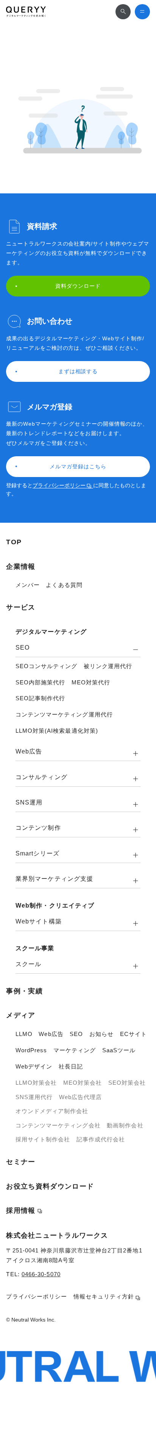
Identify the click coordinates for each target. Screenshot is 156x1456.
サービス (20, 607)
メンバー (28, 585)
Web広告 (51, 1034)
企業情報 (20, 566)
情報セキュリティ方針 (103, 1296)
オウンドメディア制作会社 (52, 1111)
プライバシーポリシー (59, 485)
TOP (14, 542)
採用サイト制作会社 (43, 1139)
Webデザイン (34, 1066)
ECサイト (133, 1034)
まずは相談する (78, 371)
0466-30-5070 (41, 1274)
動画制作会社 (125, 1125)
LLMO (24, 1034)
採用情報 (20, 1210)
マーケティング (74, 1050)
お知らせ (101, 1034)
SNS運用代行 (34, 1097)
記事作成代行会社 (100, 1139)
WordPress (31, 1050)
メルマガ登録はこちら (78, 466)
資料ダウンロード (77, 286)
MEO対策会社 (82, 1082)
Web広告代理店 (80, 1097)
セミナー (20, 1162)
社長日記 (71, 1066)
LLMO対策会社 (36, 1082)
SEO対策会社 (127, 1082)
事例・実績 (24, 991)
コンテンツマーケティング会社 (58, 1125)
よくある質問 (64, 585)
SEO (76, 1034)
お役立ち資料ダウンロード (50, 1186)
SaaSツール (119, 1050)
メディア (20, 1015)
